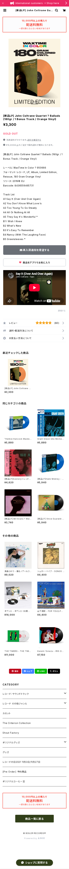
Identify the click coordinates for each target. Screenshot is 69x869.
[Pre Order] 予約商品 (15, 771)
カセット (7, 713)
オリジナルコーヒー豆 (14, 781)
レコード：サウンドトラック (16, 693)
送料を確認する (34, 140)
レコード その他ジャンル (15, 703)
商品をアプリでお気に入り (36, 262)
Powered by (31, 838)
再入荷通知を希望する (36, 250)
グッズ (6, 752)
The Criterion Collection (17, 723)
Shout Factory (11, 732)
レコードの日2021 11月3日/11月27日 (21, 762)
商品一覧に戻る (34, 818)
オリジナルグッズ (11, 742)
